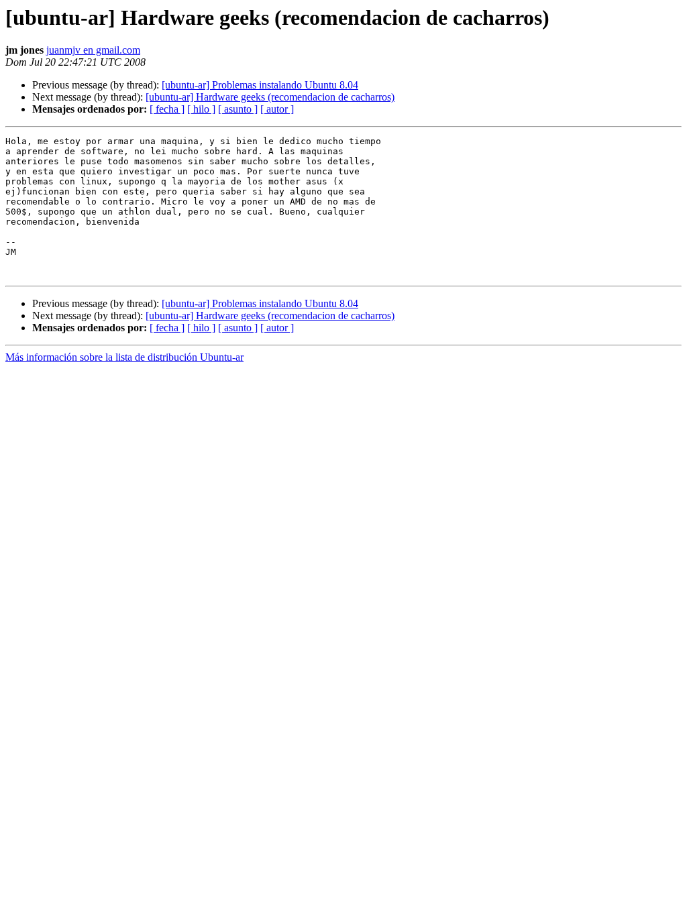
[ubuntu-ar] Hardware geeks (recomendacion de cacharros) (270, 97)
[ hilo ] (201, 109)
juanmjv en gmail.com (93, 50)
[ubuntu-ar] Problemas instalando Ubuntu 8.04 (260, 85)
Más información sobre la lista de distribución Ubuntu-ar (124, 357)
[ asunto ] (238, 109)
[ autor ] (277, 109)
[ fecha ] (167, 109)
